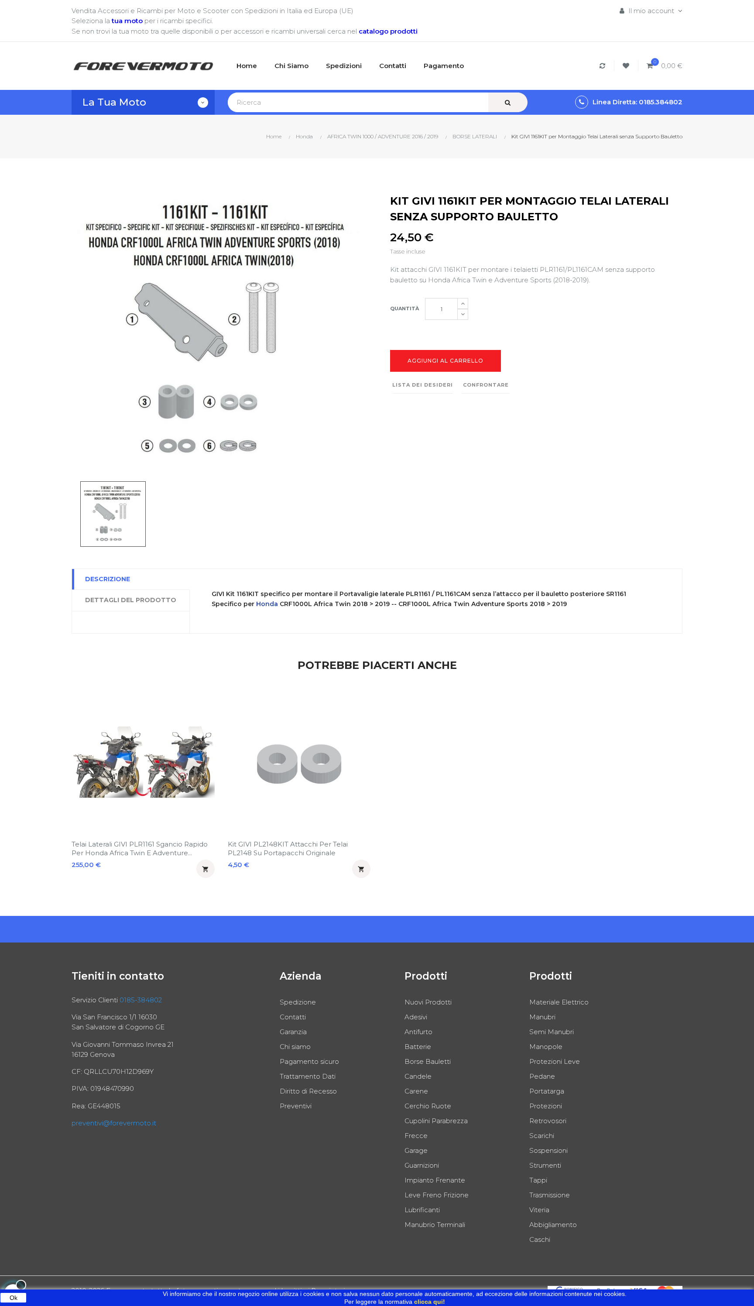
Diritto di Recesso (308, 1091)
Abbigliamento (553, 1224)
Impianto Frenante (434, 1180)
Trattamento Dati (308, 1076)
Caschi (539, 1239)
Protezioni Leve (554, 1061)
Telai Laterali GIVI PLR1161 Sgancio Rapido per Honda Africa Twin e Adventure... (140, 848)
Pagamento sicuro (309, 1061)
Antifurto (418, 1032)
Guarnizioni (421, 1165)
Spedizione (298, 1002)
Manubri (542, 1017)
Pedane (542, 1076)
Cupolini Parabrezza (436, 1121)
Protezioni (545, 1106)
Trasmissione (549, 1195)
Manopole (545, 1046)
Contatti (293, 1017)
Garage (416, 1150)
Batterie (417, 1046)
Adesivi (415, 1017)
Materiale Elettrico (559, 1002)
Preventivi (296, 1106)
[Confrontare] (603, 65)
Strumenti (545, 1165)
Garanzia (293, 1032)
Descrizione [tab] (107, 579)
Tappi (538, 1180)
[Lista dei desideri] (627, 65)
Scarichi (541, 1135)
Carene (416, 1091)
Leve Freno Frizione (436, 1195)
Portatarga (546, 1091)
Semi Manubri (551, 1032)
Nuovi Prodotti (428, 1002)
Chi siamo (295, 1046)
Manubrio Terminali (434, 1224)
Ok (13, 1297)
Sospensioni (548, 1150)
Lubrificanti (422, 1210)
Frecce (416, 1135)
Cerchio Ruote (427, 1106)
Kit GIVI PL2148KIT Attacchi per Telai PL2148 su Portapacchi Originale (288, 848)
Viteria (539, 1210)
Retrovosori (547, 1121)
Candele (418, 1076)
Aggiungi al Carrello (445, 360)
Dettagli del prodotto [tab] (130, 600)
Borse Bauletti (427, 1061)
